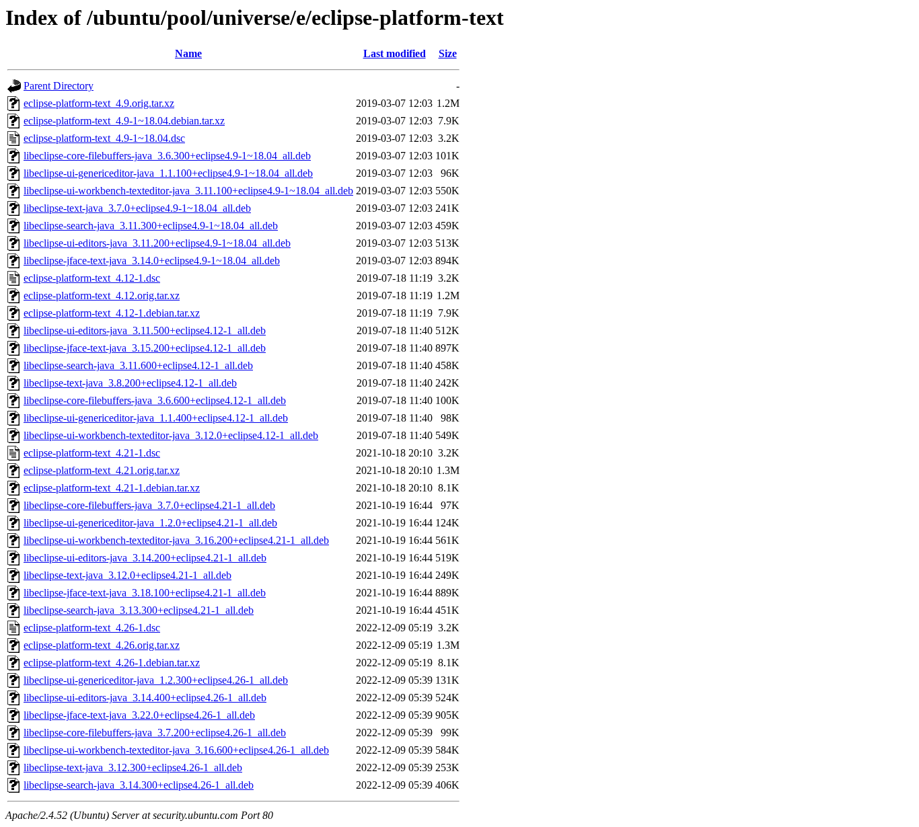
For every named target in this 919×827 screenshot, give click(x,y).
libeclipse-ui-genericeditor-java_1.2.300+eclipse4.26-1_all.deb (156, 680)
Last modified (394, 53)
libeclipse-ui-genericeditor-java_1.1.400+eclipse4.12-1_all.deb (156, 418)
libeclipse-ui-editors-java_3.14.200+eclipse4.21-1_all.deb (145, 557)
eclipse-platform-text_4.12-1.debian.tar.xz (112, 313)
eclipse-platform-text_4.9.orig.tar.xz (99, 103)
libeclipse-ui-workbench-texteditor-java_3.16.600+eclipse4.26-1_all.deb (176, 750)
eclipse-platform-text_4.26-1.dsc (92, 627)
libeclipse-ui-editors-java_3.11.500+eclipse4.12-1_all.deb (145, 330)
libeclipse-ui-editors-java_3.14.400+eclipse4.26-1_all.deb (145, 697)
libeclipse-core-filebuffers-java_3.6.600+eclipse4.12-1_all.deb (155, 400)
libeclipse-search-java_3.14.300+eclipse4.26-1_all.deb (139, 785)
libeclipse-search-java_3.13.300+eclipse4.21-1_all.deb (139, 610)
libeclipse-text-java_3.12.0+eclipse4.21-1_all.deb (127, 575)
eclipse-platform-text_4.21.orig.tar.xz (102, 470)
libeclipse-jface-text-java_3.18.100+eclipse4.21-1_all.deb (145, 592)
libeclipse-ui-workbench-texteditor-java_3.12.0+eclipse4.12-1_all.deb (171, 435)
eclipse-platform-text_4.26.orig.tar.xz (102, 645)
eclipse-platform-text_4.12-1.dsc (92, 278)
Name (188, 53)
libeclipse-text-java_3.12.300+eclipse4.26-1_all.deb (133, 767)
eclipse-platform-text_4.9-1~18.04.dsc (104, 138)
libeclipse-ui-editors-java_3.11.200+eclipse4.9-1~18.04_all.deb (157, 243)
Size (448, 53)
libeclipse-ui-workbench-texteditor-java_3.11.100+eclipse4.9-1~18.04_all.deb (188, 190)
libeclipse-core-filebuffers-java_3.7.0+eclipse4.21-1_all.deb (149, 505)
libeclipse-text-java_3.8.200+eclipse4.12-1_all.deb (130, 383)
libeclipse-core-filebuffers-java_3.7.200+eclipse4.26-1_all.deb (155, 732)
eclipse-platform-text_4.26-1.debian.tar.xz (112, 662)
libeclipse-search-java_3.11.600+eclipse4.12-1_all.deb (138, 365)
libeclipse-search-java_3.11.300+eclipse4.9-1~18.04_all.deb (151, 225)
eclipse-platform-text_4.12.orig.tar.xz (102, 295)
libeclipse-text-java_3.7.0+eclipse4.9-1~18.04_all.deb (137, 208)
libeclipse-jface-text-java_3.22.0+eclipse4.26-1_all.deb (139, 715)
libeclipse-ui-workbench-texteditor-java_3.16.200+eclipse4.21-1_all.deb (176, 540)
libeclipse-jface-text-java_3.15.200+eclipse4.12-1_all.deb (145, 348)
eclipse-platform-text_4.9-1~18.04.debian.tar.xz (124, 120)
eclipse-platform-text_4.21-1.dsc (92, 453)
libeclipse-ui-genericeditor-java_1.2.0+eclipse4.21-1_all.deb (150, 522)
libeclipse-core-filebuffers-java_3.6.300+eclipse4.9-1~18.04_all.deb (167, 155)
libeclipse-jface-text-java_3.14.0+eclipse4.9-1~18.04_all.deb (152, 260)
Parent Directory (59, 85)
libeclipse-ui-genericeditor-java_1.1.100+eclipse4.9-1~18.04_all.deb (168, 173)
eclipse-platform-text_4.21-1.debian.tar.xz (112, 488)
